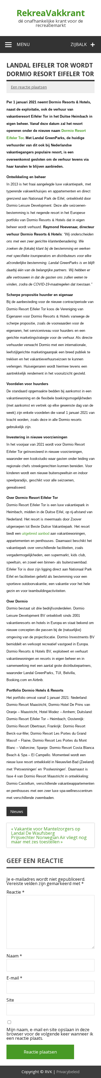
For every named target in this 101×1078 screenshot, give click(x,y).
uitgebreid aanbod (35, 533)
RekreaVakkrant (50, 13)
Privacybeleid (67, 1071)
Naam (14, 956)
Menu (23, 44)
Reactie (15, 892)
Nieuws (16, 811)
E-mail (14, 978)
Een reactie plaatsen (29, 87)
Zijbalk (79, 44)
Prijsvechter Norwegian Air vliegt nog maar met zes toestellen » (49, 839)
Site (10, 1000)
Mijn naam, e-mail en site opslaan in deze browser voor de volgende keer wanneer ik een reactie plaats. (49, 1033)
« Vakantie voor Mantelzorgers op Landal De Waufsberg (45, 831)
